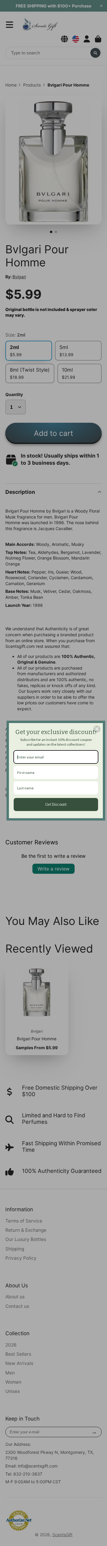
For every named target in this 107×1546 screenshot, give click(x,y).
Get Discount (56, 804)
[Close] (96, 729)
